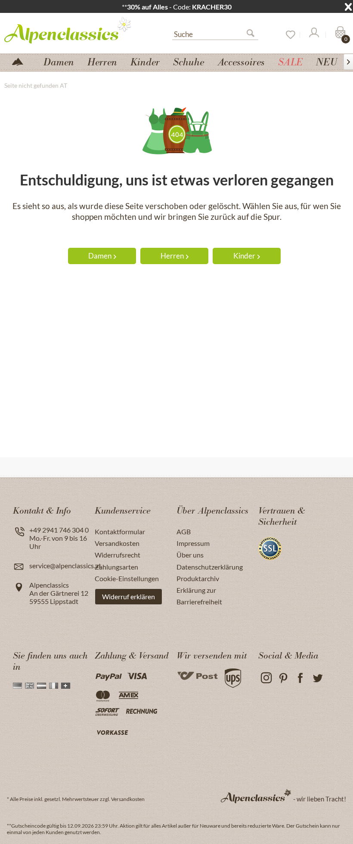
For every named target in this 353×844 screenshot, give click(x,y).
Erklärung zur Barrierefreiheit (199, 596)
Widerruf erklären (128, 596)
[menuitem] (215, 33)
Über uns (190, 555)
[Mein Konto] (313, 34)
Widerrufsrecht (117, 555)
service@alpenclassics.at (65, 565)
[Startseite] (21, 60)
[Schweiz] (65, 686)
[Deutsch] (17, 686)
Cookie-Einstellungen (127, 578)
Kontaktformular (120, 531)
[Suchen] (254, 34)
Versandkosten (117, 543)
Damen (99, 255)
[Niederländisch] (41, 686)
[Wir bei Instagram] (265, 678)
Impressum (193, 543)
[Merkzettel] (287, 34)
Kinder (244, 255)
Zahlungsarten (116, 567)
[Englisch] (29, 686)
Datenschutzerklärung (209, 567)
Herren (172, 255)
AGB (183, 531)
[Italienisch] (53, 686)
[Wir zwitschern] (317, 678)
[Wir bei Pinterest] (283, 678)
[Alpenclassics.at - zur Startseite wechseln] (71, 29)
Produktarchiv (197, 578)
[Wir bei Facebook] (300, 678)
